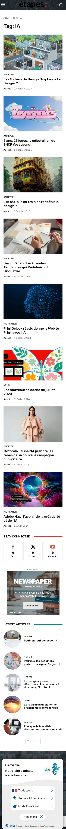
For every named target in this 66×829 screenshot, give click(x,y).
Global (28, 701)
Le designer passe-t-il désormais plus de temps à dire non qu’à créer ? (41, 684)
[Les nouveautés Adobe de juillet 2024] (33, 362)
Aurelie (7, 88)
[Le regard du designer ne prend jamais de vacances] (12, 704)
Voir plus (31, 741)
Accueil (7, 17)
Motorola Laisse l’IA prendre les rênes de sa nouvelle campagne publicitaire (29, 455)
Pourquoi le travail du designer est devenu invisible (43, 728)
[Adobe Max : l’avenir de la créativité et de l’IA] (33, 489)
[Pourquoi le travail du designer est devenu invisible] (12, 726)
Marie (7, 211)
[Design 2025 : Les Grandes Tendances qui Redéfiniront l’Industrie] (33, 236)
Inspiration (10, 324)
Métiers (28, 657)
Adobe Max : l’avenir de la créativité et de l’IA (32, 518)
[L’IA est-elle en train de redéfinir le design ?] (33, 174)
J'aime (13, 545)
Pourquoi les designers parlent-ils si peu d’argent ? (42, 662)
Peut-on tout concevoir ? (40, 640)
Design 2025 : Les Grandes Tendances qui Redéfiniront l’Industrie (26, 267)
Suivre (33, 545)
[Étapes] (33, 4)
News (7, 385)
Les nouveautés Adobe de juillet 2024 (29, 392)
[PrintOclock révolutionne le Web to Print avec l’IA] (33, 301)
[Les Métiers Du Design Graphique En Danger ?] (33, 52)
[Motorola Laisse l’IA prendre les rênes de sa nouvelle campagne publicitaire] (33, 424)
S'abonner (53, 545)
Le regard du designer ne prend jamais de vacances (41, 706)
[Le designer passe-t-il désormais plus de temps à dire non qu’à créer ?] (12, 682)
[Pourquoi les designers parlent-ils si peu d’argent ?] (12, 661)
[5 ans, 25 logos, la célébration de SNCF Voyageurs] (33, 113)
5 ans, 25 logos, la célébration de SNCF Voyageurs (29, 143)
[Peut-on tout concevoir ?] (12, 639)
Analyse (9, 74)
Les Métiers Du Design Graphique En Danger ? (32, 81)
